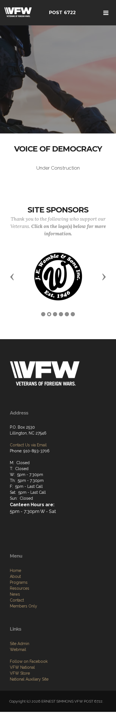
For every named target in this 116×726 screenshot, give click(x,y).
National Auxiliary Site (29, 679)
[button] (12, 276)
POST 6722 (62, 12)
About (15, 576)
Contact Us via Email (28, 445)
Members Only (23, 606)
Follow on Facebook (29, 661)
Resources (19, 588)
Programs (19, 582)
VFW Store (20, 673)
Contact (17, 600)
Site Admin (19, 643)
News (15, 594)
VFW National (22, 667)
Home (15, 570)
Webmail (18, 649)
